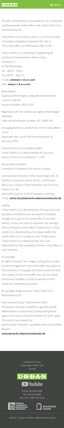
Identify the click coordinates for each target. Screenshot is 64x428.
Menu (57, 5)
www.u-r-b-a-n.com (19, 84)
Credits (12, 417)
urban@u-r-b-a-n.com (22, 79)
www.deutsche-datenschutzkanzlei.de (23, 333)
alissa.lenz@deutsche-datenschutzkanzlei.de (35, 198)
